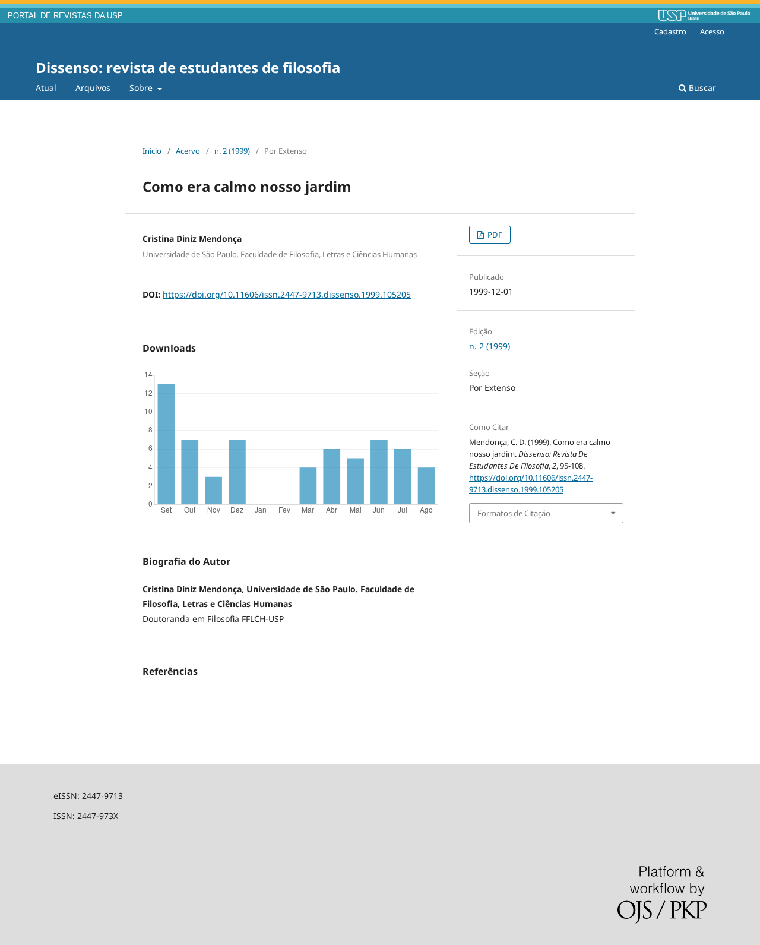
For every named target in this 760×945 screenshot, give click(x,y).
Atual (46, 87)
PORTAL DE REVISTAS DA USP (65, 16)
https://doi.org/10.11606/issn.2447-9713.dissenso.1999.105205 (287, 294)
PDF (494, 234)
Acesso (712, 31)
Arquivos (92, 87)
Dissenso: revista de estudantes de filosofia (188, 67)
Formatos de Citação (513, 513)
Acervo (188, 151)
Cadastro (670, 31)
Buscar (701, 87)
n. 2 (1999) (232, 151)
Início (152, 151)
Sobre (142, 87)
